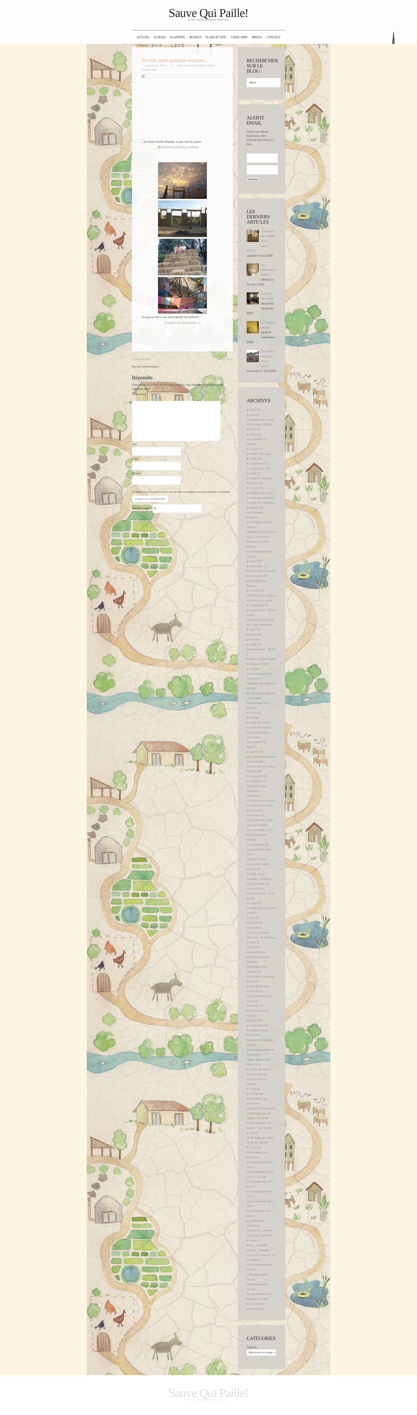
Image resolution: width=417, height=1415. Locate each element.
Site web (136, 473)
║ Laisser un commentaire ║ (182, 322)
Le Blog (160, 37)
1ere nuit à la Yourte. (260, 1235)
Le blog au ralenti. (258, 664)
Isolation (201, 66)
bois (179, 66)
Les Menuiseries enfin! (261, 571)
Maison (210, 66)
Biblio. (257, 37)
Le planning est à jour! (261, 497)
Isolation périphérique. (261, 659)
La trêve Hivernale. (259, 454)
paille (154, 70)
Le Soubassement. (258, 957)
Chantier (187, 66)
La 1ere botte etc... (259, 883)
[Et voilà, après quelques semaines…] (182, 104)
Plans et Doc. (216, 37)
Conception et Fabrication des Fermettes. (256, 786)
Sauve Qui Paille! (208, 13)
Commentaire (138, 394)
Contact (273, 37)
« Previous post (141, 359)
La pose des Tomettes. (261, 502)
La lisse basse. (256, 888)
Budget (195, 37)
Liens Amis (239, 37)
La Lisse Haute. (256, 859)
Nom (134, 444)
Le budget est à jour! (260, 493)
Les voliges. (254, 737)
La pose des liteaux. (259, 727)
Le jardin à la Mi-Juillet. (261, 1108)
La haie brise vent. (258, 986)
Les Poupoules (256, 1093)
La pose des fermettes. (261, 766)
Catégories (252, 1347)
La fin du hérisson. (258, 932)
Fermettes (253, 795)
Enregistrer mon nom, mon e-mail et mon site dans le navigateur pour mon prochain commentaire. (181, 492)
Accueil (143, 37)
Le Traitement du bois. (261, 800)
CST (194, 66)
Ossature (146, 70)
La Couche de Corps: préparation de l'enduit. (260, 835)
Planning (177, 37)
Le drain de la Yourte (260, 1230)
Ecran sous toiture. (259, 732)
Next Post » (226, 359)
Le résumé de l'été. (259, 468)
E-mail (135, 459)
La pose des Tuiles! (259, 722)
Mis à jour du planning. (261, 937)
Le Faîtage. (253, 717)
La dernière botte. (258, 864)
